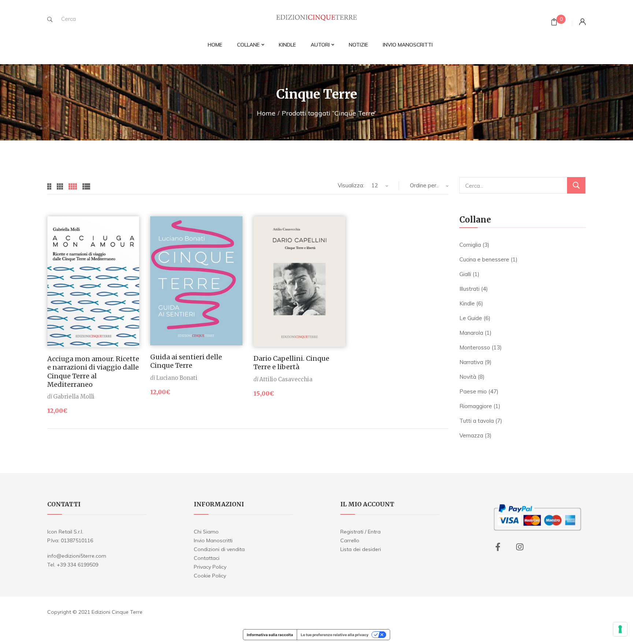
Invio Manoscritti (213, 540)
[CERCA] (576, 185)
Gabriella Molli (74, 396)
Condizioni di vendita (219, 549)
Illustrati (469, 288)
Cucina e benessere (484, 259)
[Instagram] (520, 547)
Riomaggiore (475, 406)
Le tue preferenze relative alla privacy (335, 634)
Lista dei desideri (360, 549)
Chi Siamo (206, 531)
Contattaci (206, 558)
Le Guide (470, 318)
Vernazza (471, 435)
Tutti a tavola (476, 420)
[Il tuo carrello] (554, 22)
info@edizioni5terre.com (76, 556)
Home (266, 113)
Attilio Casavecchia (285, 379)
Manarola (471, 332)
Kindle (467, 303)
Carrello (349, 540)
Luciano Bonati (176, 377)
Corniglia (470, 244)
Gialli (465, 274)
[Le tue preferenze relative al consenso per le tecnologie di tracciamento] (620, 629)
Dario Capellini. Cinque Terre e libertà (291, 362)
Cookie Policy (210, 575)
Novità (467, 376)
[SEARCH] (49, 19)
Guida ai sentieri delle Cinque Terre (186, 361)
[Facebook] (498, 547)
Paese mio (473, 391)
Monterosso (474, 347)
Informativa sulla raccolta (270, 634)
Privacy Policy (210, 567)
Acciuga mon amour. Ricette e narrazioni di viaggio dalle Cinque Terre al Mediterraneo (93, 372)
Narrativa (471, 362)
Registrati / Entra (360, 531)
